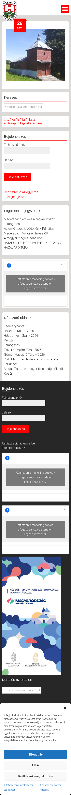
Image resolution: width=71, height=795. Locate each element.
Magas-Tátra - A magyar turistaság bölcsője (34, 369)
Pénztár (9, 340)
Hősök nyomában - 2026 (21, 336)
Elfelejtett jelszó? (15, 197)
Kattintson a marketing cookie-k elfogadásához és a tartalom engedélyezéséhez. (35, 283)
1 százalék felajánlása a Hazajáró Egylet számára (23, 121)
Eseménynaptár (14, 326)
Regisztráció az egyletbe (21, 192)
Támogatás (12, 224)
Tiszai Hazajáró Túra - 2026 (22, 350)
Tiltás (36, 765)
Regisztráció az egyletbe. (19, 443)
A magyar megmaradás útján (24, 238)
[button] (65, 708)
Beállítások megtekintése (35, 776)
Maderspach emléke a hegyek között (29, 219)
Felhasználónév (14, 145)
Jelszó (8, 160)
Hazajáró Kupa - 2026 (19, 331)
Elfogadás (35, 754)
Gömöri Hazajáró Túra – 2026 (24, 354)
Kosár (8, 373)
